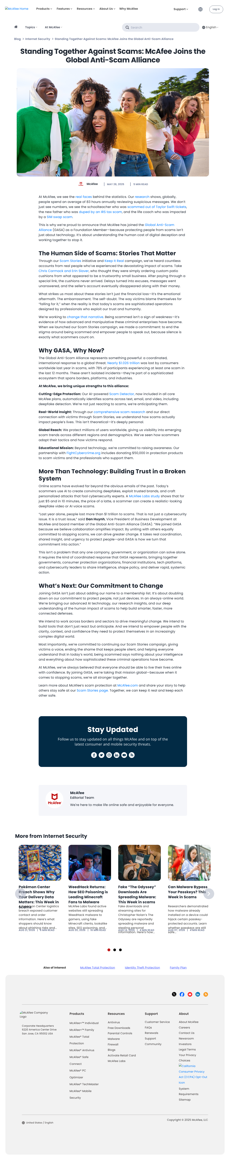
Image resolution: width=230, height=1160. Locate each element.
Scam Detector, (122, 394)
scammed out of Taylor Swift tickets (156, 207)
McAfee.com (128, 685)
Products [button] (43, 9)
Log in (216, 9)
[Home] (16, 27)
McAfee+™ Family (82, 1030)
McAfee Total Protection (97, 968)
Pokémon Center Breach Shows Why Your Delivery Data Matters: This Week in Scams (39, 897)
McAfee (92, 184)
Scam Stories (70, 261)
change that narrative (85, 317)
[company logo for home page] (16, 8)
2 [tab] (114, 949)
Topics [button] (30, 27)
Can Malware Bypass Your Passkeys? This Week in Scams (188, 892)
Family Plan (178, 968)
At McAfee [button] (52, 27)
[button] (201, 7)
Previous (20, 893)
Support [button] (180, 9)
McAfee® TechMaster (84, 1084)
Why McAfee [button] (128, 9)
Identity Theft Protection (142, 968)
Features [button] (63, 9)
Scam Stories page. (93, 690)
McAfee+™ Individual (84, 1023)
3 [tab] (120, 949)
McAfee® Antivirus (82, 1050)
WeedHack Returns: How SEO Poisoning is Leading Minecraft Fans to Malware (88, 894)
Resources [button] (84, 9)
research (142, 197)
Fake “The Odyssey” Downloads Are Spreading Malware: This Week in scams (137, 894)
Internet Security (37, 39)
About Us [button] (106, 9)
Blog (17, 39)
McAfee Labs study (144, 496)
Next (208, 893)
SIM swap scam (59, 217)
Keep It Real (114, 261)
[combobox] (209, 27)
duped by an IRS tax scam (100, 212)
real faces (83, 197)
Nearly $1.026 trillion (123, 363)
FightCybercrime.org (83, 453)
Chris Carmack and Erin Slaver (64, 271)
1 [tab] (108, 949)
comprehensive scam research (119, 412)
